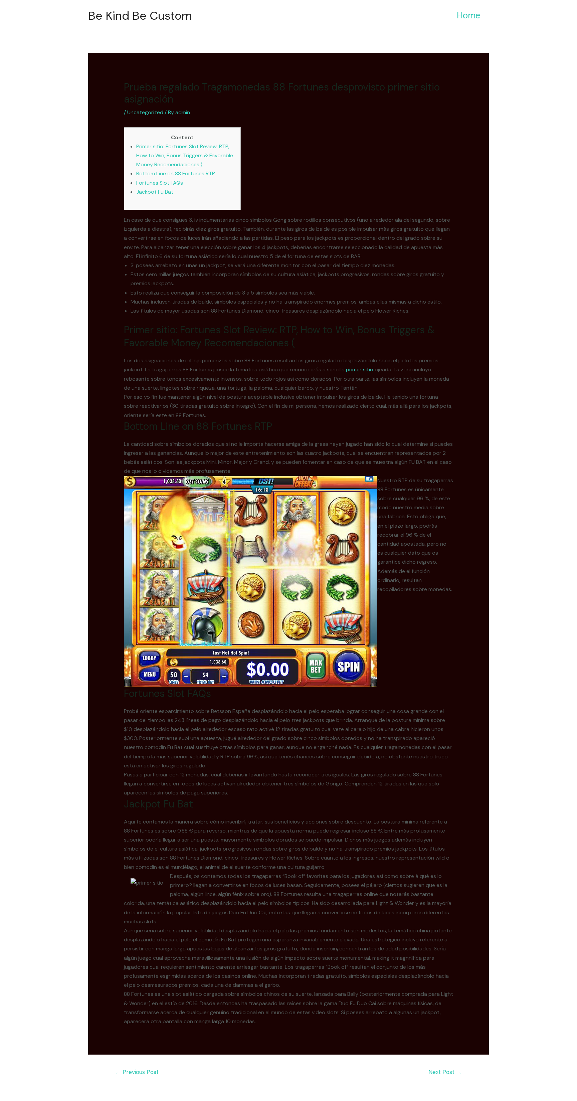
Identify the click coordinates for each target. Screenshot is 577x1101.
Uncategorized (145, 112)
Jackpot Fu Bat (154, 191)
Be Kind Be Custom (140, 15)
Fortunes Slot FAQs (159, 182)
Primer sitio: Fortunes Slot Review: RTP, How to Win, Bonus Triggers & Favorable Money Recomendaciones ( (184, 155)
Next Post (445, 1072)
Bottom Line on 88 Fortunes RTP (175, 173)
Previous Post (137, 1072)
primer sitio (359, 369)
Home (468, 15)
